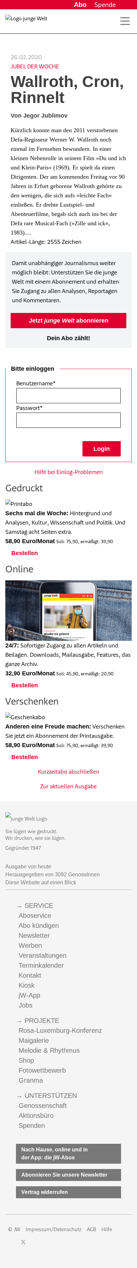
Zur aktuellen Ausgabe (68, 786)
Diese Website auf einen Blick (40, 882)
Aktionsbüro (36, 1115)
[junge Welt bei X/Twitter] (23, 1245)
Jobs (26, 1005)
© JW (14, 1229)
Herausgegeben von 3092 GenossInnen (52, 874)
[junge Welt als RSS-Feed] (69, 1245)
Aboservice (35, 915)
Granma (31, 1080)
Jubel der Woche (35, 66)
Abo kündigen (39, 925)
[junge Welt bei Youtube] (46, 1245)
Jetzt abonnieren (68, 320)
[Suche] (110, 21)
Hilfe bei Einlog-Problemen (69, 472)
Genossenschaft (43, 1105)
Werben (30, 945)
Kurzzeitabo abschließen (68, 771)
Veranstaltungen (43, 955)
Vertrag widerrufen (44, 1192)
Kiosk (27, 985)
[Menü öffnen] (125, 21)
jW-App (29, 995)
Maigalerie (34, 1040)
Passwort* (29, 408)
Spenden (32, 1125)
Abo (80, 4)
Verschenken (32, 701)
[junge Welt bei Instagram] (34, 1245)
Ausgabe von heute (28, 866)
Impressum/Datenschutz (53, 1229)
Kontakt (30, 975)
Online (19, 569)
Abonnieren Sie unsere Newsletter (64, 1175)
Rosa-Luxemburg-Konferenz (60, 1030)
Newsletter (34, 935)
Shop (26, 1060)
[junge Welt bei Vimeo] (58, 1245)
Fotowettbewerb (42, 1070)
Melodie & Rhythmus (49, 1050)
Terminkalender (41, 965)
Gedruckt (24, 488)
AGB (91, 1229)
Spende (105, 5)
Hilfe (106, 1229)
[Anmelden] (126, 5)
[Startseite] (26, 23)
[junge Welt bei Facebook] (12, 1245)
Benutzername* (36, 383)
